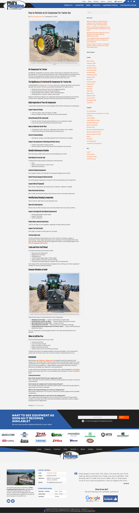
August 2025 (91, 77)
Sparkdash (90, 509)
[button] (73, 5)
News (88, 136)
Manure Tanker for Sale (94, 134)
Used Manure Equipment (94, 143)
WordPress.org (91, 159)
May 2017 (89, 89)
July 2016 (90, 102)
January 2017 (91, 98)
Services (73, 449)
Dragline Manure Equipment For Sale (98, 113)
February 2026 (91, 63)
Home (84, 1)
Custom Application (128, 5)
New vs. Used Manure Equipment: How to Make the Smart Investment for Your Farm (98, 28)
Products (68, 5)
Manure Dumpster (92, 125)
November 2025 (91, 70)
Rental (110, 5)
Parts (88, 5)
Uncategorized (91, 141)
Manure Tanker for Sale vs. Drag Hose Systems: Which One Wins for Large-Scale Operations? (98, 45)
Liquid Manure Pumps (93, 120)
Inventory (79, 5)
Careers (103, 1)
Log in (88, 152)
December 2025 (91, 68)
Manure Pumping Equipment (95, 129)
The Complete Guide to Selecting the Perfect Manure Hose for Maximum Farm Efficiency (98, 40)
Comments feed (92, 156)
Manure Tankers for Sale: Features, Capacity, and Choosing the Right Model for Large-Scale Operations (97, 23)
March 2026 (90, 61)
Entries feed (90, 154)
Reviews (96, 1)
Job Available (91, 118)
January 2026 (91, 65)
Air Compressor (39, 405)
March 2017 (90, 93)
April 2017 (90, 91)
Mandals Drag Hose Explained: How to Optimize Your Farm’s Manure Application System (98, 34)
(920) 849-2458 (51, 473)
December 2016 (91, 100)
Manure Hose (91, 127)
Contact (109, 1)
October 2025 (91, 72)
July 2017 (90, 86)
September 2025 (92, 75)
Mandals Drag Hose (92, 122)
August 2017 (91, 84)
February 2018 (91, 82)
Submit (122, 417)
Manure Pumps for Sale (94, 132)
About (89, 1)
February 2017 (91, 95)
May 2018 (90, 79)
